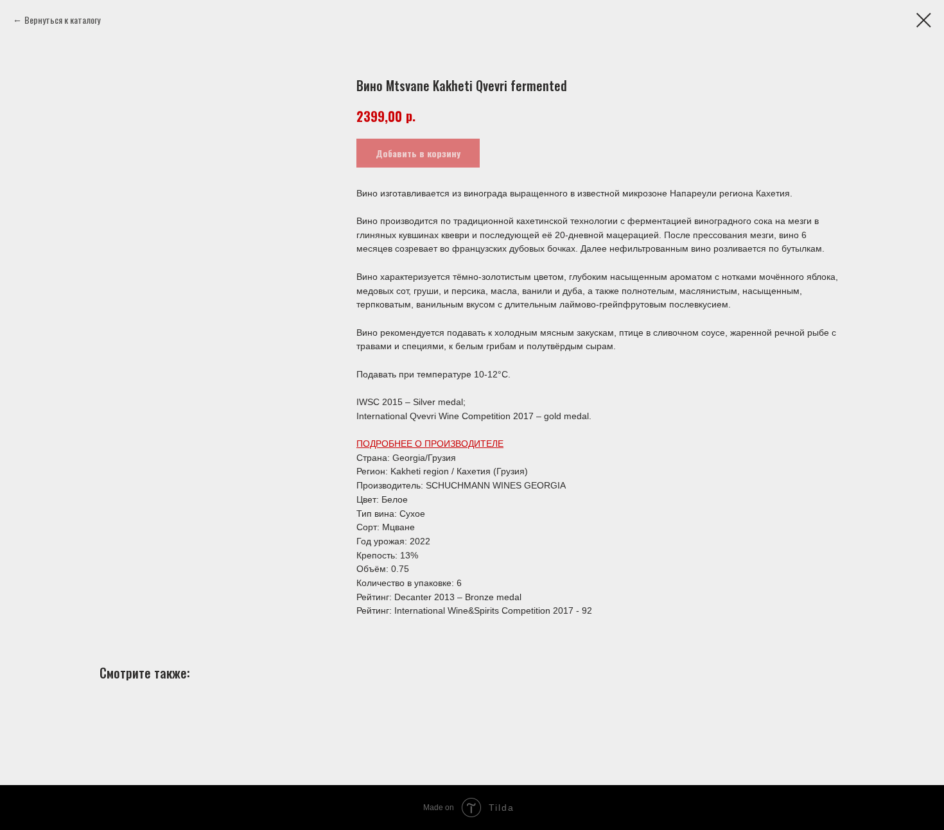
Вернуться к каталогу (62, 19)
